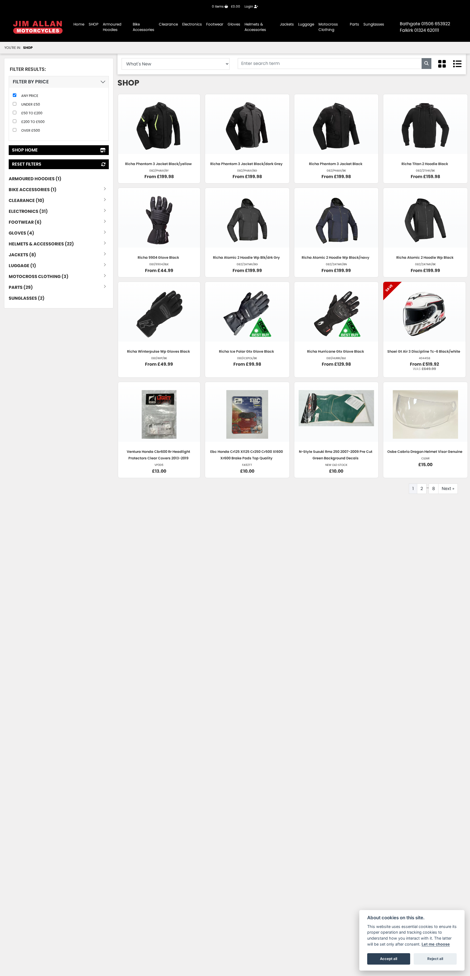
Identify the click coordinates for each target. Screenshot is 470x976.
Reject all (435, 958)
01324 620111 (426, 30)
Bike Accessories (143, 27)
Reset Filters (26, 164)
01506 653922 (435, 24)
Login (249, 6)
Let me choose (436, 944)
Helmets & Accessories (255, 27)
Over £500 (30, 130)
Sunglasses (373, 24)
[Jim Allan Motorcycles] (38, 27)
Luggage (306, 24)
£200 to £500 (33, 121)
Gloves (234, 24)
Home (78, 24)
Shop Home (25, 150)
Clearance (168, 24)
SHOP (93, 24)
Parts (354, 24)
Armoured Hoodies (112, 27)
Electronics (192, 24)
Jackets (287, 24)
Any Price (29, 95)
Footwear (214, 24)
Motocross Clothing (328, 27)
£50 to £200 (31, 113)
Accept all (388, 958)
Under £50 (30, 104)
